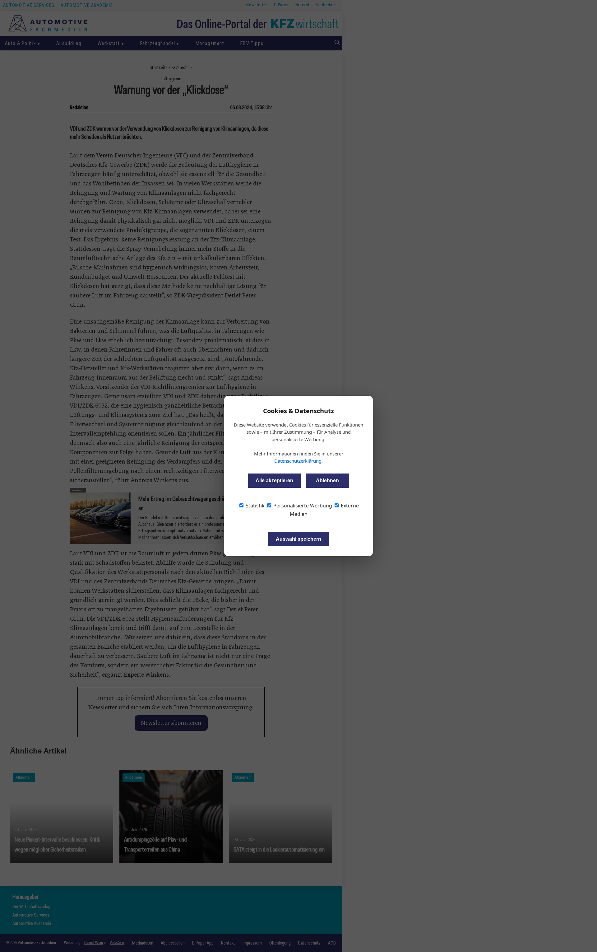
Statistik (254, 505)
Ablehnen (327, 480)
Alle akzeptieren (274, 480)
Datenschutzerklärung (298, 461)
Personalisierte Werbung (302, 505)
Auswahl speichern (298, 539)
